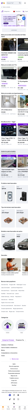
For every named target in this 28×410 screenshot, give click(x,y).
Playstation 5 (18, 296)
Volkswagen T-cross (21, 284)
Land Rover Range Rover (17, 287)
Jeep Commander (5, 287)
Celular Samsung (5, 296)
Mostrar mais (15, 359)
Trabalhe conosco (14, 378)
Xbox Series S (17, 305)
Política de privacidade (14, 371)
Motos (3, 350)
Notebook (11, 299)
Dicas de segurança (14, 366)
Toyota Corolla (14, 290)
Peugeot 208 (12, 284)
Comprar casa (4, 311)
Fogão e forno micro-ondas (7, 302)
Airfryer (12, 296)
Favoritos (18, 11)
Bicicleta (24, 305)
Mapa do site (14, 375)
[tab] (8, 340)
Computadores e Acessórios (9, 353)
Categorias (7, 11)
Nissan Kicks (21, 290)
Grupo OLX (14, 380)
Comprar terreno (20, 311)
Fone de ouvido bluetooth (7, 305)
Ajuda (14, 364)
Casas (3, 355)
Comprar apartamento (6, 308)
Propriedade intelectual (14, 373)
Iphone (17, 293)
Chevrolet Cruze (10, 293)
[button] (14, 3)
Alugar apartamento (18, 308)
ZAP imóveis (14, 382)
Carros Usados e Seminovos (9, 347)
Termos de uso (14, 368)
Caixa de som (4, 299)
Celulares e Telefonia (7, 345)
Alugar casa (12, 311)
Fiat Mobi (3, 293)
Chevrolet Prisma (5, 290)
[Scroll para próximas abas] (25, 340)
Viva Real (14, 385)
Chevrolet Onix (4, 284)
